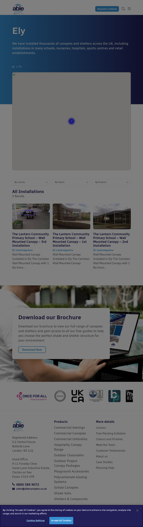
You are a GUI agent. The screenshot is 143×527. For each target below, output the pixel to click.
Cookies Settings (36, 520)
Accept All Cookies (61, 520)
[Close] (137, 510)
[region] (71, 516)
